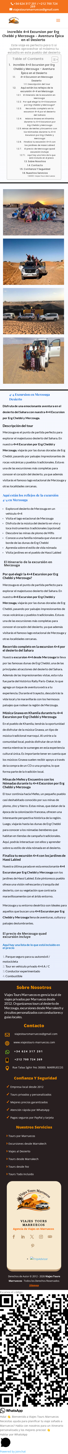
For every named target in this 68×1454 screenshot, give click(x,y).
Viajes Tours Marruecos (45, 176)
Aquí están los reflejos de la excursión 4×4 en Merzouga (36, 89)
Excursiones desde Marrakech (27, 1143)
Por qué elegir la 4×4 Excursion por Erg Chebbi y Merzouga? (39, 103)
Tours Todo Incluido (21, 1174)
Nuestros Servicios (37, 173)
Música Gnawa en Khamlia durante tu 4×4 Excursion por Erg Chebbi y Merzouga (40, 122)
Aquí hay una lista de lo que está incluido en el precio (41, 156)
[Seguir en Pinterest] (32, 1245)
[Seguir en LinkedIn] (23, 1237)
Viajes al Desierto (19, 1151)
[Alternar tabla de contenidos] (53, 59)
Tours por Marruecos (21, 1136)
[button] (34, 1440)
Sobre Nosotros (37, 161)
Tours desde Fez (18, 1166)
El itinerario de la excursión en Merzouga (39, 96)
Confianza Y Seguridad (37, 169)
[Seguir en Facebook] (14, 1237)
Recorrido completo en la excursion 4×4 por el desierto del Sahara (40, 111)
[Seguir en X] (32, 1237)
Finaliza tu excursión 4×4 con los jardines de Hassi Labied (40, 143)
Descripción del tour (39, 84)
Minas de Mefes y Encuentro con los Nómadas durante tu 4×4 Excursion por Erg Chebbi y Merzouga (39, 133)
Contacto (37, 165)
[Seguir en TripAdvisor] (50, 1237)
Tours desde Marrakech (23, 1159)
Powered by (13, 1451)
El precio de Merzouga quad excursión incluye (39, 150)
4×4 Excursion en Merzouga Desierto (36, 78)
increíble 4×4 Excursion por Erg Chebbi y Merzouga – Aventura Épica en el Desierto (34, 69)
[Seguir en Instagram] (41, 1237)
